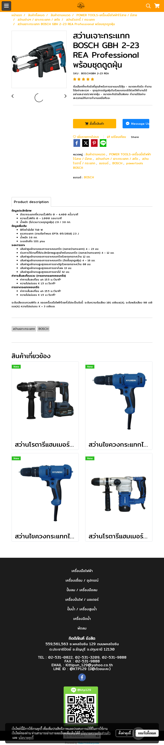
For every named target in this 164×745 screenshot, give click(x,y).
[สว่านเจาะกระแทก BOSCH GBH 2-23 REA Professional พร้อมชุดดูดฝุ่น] (39, 59)
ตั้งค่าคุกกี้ (125, 733)
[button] (147, 6)
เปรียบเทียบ (118, 136)
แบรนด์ (104, 163)
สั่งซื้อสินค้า (96, 123)
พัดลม (82, 628)
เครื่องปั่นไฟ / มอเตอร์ (82, 599)
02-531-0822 (60, 657)
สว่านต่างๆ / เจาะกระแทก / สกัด (117, 158)
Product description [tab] (31, 201)
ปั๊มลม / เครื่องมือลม (82, 590)
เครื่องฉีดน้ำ (82, 618)
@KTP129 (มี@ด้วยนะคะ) (90, 669)
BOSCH (117, 163)
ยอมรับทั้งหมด (147, 733)
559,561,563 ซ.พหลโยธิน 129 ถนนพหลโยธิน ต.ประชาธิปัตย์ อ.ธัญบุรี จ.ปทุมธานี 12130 (82, 646)
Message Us (139, 123)
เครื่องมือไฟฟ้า (82, 570)
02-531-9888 (114, 657)
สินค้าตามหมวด (95, 154)
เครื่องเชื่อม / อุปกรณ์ (82, 580)
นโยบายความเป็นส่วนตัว (95, 733)
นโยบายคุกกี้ (26, 737)
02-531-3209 (87, 657)
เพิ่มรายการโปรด (87, 136)
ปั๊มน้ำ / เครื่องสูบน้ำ (82, 609)
